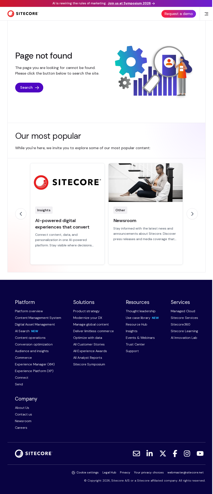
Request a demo (179, 13)
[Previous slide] (20, 213)
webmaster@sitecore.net (185, 472)
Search (26, 87)
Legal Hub (109, 472)
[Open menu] (206, 13)
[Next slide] (192, 213)
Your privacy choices (149, 472)
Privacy (125, 472)
